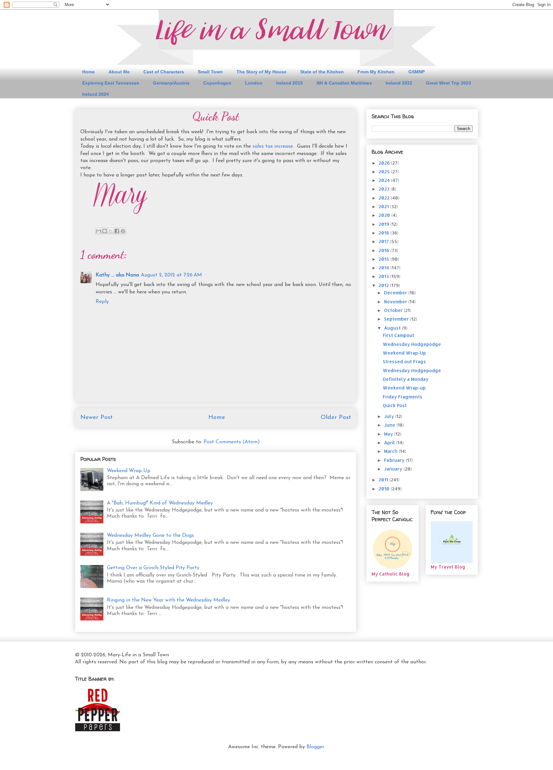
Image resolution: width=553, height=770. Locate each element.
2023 (385, 189)
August (393, 328)
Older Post (336, 417)
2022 (385, 198)
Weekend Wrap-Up (128, 470)
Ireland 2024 (95, 94)
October (394, 310)
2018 (384, 232)
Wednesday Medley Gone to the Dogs (150, 535)
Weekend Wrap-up (404, 387)
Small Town (210, 71)
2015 (384, 259)
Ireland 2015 (289, 83)
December (396, 292)
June (390, 425)
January (394, 468)
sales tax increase (272, 146)
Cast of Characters (163, 71)
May (389, 434)
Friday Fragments (402, 396)
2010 (385, 488)
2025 (385, 171)
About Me (119, 71)
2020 (385, 215)
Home (88, 71)
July (389, 416)
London (253, 83)
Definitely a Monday (406, 379)
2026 (385, 163)
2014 (384, 267)
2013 (384, 276)
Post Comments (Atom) (232, 442)
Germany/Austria (171, 83)
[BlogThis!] (104, 231)
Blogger (315, 747)
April (390, 442)
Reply (102, 301)
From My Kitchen (376, 71)
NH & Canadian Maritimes (344, 83)
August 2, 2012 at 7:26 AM (171, 275)
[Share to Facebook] (117, 231)
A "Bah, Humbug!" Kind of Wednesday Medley (160, 503)
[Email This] (98, 231)
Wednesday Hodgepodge (412, 344)
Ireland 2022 (399, 83)
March (391, 451)
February (395, 460)
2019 (384, 224)
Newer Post (96, 417)
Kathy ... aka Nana (117, 275)
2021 (384, 206)
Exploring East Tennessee (110, 83)
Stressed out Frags (404, 361)
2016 (384, 250)
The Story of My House (261, 71)
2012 (384, 285)
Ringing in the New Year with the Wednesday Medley (168, 600)
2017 (384, 241)
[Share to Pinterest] (123, 231)
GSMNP (416, 71)
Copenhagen (217, 83)
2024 (385, 180)
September (397, 319)
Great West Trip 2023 (448, 83)
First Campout (398, 335)
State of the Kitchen (322, 71)
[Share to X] (111, 231)
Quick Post (395, 405)
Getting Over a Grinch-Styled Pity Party (153, 567)
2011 (384, 479)
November (396, 301)
